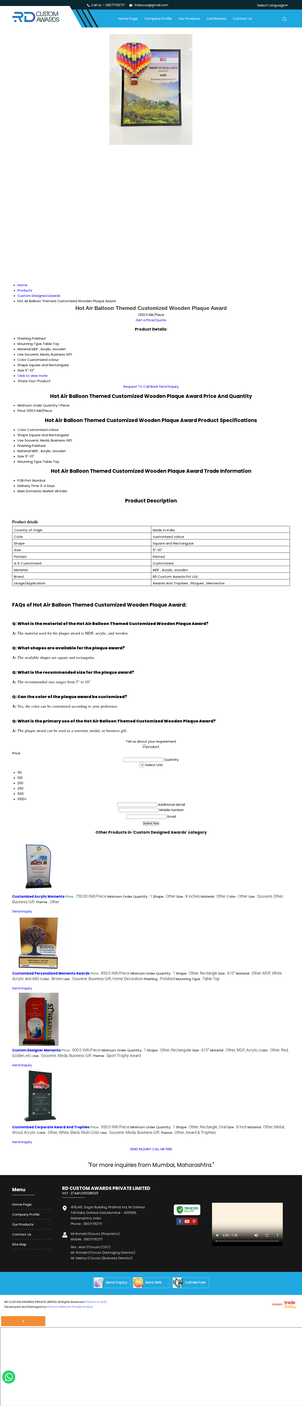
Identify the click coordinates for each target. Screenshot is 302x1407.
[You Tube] (187, 1224)
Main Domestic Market (35, 491)
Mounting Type (29, 461)
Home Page (128, 18)
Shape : (164, 896)
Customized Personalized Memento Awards (51, 973)
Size (20, 456)
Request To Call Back (140, 386)
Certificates (216, 18)
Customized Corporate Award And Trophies (51, 1127)
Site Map (19, 1244)
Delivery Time (28, 485)
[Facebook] (179, 1224)
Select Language (271, 5)
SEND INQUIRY (140, 1149)
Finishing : (159, 979)
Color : (237, 896)
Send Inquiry (169, 386)
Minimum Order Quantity (37, 405)
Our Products (189, 18)
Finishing (24, 445)
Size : (188, 896)
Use (20, 440)
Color (21, 429)
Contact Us (242, 18)
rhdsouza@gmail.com (151, 5)
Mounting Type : (198, 979)
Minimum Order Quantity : (129, 896)
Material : (213, 896)
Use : (103, 979)
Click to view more (32, 375)
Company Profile (158, 18)
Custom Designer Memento (36, 1050)
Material (24, 451)
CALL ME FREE (162, 1149)
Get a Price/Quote (151, 320)
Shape (22, 435)
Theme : (47, 902)
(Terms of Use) (96, 1302)
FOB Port (24, 480)
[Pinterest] (194, 1224)
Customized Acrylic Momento (38, 896)
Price (21, 410)
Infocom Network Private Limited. (70, 1307)
